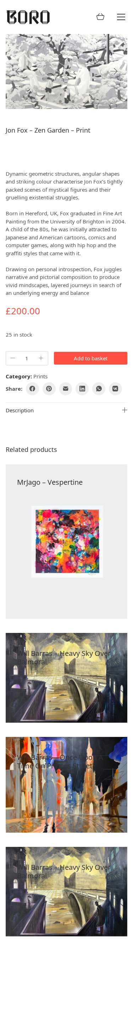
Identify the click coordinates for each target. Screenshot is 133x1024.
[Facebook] (32, 388)
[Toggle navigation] (121, 17)
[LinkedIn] (82, 388)
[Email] (65, 388)
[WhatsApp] (98, 388)
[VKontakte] (115, 388)
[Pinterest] (49, 388)
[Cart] (100, 17)
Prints (40, 376)
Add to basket (90, 358)
